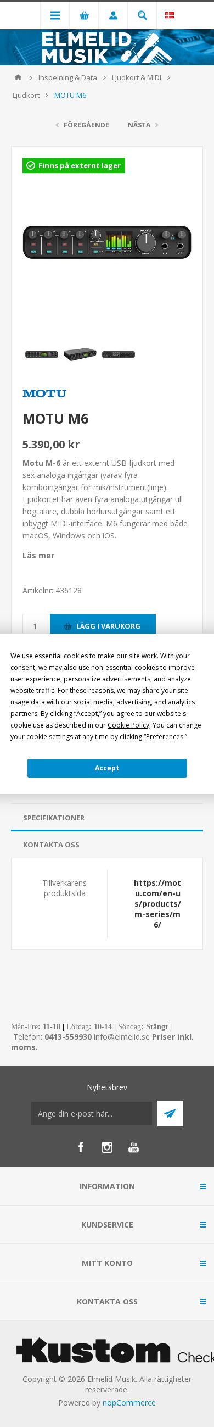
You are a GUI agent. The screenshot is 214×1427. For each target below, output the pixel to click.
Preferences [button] (164, 736)
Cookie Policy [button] (128, 725)
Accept (107, 768)
